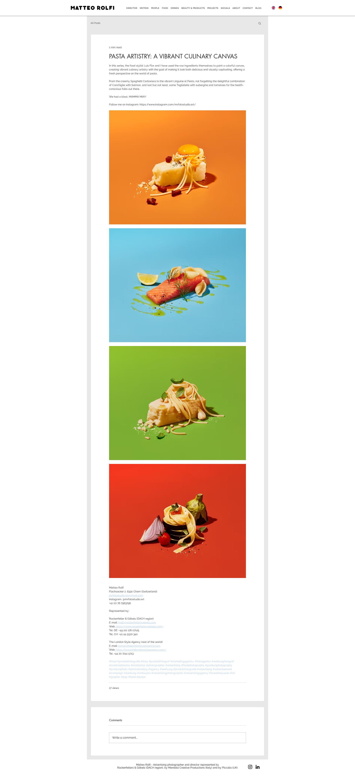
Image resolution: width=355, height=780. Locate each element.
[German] (280, 7)
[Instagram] (250, 767)
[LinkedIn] (257, 767)
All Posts (95, 23)
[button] (259, 23)
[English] (273, 7)
